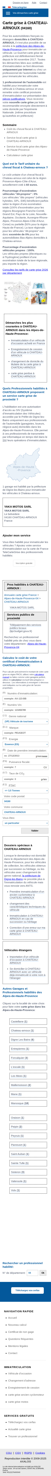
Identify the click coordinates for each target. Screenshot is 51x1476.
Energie (10, 739)
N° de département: (14, 1272)
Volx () (15, 1190)
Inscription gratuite (24, 563)
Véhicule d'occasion (20, 1373)
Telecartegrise (19, 7)
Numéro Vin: (12, 704)
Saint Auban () (20, 1154)
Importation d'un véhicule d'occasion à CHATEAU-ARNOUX (24, 959)
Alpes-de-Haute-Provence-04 (21, 598)
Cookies (40, 1453)
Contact (43, 2)
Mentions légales (18, 1346)
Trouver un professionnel (22, 1436)
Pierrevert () (18, 1144)
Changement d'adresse (22, 1380)
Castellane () (19, 1021)
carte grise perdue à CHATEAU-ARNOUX (23, 375)
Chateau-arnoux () (22, 1030)
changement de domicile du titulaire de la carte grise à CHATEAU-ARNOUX (27, 364)
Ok (42, 1273)
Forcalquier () (19, 1057)
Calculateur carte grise (20, 155)
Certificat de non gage (21, 1331)
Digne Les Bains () (22, 1039)
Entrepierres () (20, 1048)
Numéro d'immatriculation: (20, 693)
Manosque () (20, 1103)
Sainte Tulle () (20, 1163)
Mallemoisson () (21, 1085)
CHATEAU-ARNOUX (16, 601)
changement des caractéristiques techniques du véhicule (27, 906)
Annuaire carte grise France (20, 595)
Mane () (16, 1094)
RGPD (28, 1453)
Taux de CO (13, 773)
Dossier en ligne (21, 2)
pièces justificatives (14, 99)
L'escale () (18, 1067)
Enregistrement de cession (23, 1387)
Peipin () (16, 1126)
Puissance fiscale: (16, 761)
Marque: (11, 727)
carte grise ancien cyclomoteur (26, 1394)
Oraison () (17, 1117)
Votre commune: (13, 807)
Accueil (12, 1317)
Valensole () (18, 1181)
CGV (18, 1453)
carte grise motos (18, 1401)
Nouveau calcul (17, 1324)
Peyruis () (17, 1135)
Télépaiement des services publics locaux (25, 626)
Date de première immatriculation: (25, 750)
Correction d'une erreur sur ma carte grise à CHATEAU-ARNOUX (27, 930)
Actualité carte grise (19, 1429)
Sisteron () (17, 1172)
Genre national (14, 716)
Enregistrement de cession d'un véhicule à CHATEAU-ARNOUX (27, 352)
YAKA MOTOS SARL (22, 607)
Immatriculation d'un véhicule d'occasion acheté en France (28, 342)
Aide (34, 2)
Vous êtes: (9, 817)
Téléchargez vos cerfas (27, 1290)
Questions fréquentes (20, 1339)
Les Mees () (18, 1075)
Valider (34, 831)
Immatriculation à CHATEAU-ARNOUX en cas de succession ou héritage (27, 918)
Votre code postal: (14, 796)
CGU (9, 1453)
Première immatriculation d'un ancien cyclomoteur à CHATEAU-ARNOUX (27, 894)
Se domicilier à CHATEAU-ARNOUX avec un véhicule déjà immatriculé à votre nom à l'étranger (27, 973)
